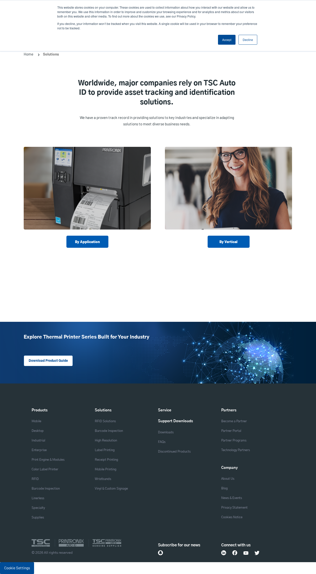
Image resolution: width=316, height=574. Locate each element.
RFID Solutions (105, 421)
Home (28, 54)
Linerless (38, 498)
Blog (224, 488)
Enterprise (39, 450)
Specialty (38, 508)
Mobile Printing (105, 469)
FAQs (161, 442)
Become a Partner (234, 421)
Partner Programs (233, 440)
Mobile (36, 421)
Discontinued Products (174, 451)
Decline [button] (248, 40)
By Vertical (228, 241)
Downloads (166, 432)
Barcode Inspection (46, 488)
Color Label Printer (45, 469)
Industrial (38, 440)
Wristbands (103, 479)
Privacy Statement (234, 507)
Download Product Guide (48, 361)
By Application (87, 241)
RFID (35, 479)
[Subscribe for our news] (160, 552)
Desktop (38, 431)
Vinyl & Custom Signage (111, 488)
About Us (227, 478)
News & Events (231, 498)
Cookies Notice (231, 517)
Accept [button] (226, 40)
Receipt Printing (106, 459)
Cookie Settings (17, 568)
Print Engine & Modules (48, 459)
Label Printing (105, 450)
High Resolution (106, 440)
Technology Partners (235, 450)
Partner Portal (231, 431)
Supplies (38, 517)
